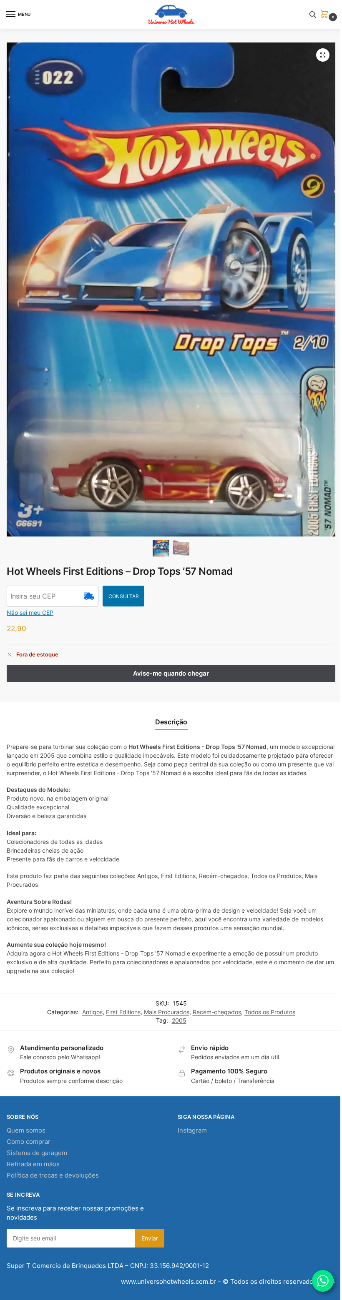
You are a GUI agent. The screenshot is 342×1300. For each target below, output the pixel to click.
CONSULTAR (123, 596)
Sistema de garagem (37, 1153)
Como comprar (28, 1141)
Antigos (92, 1012)
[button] (326, 15)
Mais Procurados (166, 1012)
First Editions (123, 1012)
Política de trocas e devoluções (53, 1175)
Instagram (192, 1130)
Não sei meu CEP (30, 612)
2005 (179, 1020)
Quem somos (26, 1130)
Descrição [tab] (171, 722)
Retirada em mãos (33, 1164)
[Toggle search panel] (313, 14)
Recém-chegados (217, 1012)
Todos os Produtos (269, 1012)
